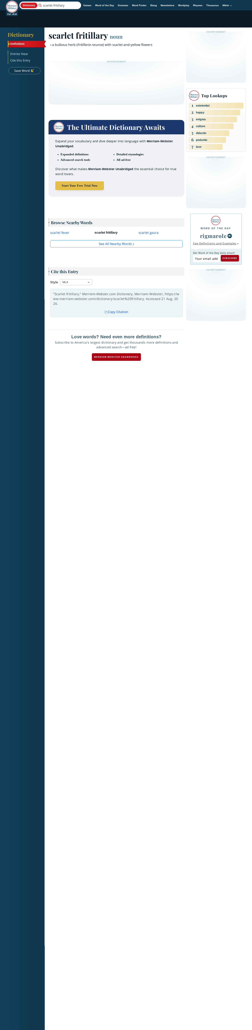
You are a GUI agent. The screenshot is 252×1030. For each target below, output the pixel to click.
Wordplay (183, 5)
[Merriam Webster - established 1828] (12, 4)
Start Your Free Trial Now (80, 185)
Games (87, 5)
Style (54, 282)
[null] (229, 236)
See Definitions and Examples (214, 243)
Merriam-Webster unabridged (116, 357)
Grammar (123, 5)
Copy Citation (118, 312)
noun (116, 36)
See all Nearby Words (115, 244)
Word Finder (139, 5)
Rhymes (197, 5)
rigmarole (213, 235)
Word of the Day (104, 5)
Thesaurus (212, 5)
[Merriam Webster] (216, 220)
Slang (153, 5)
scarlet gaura (149, 232)
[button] (227, 5)
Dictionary (21, 34)
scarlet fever (59, 232)
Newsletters (167, 5)
